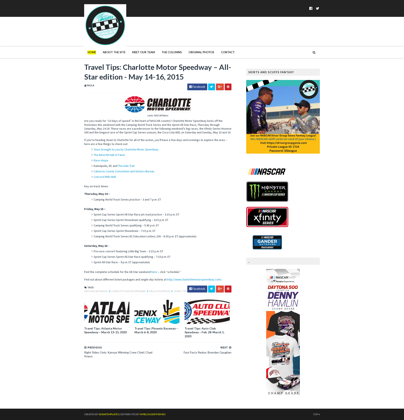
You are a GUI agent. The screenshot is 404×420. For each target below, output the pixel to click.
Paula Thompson (159, 291)
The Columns (172, 52)
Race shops (101, 160)
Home (92, 52)
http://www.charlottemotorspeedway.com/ (194, 279)
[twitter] (317, 8)
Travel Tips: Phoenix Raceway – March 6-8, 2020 (156, 330)
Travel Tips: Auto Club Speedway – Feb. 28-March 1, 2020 (204, 332)
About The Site (114, 52)
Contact (228, 52)
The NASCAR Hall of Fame (109, 155)
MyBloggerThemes (152, 414)
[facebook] (311, 8)
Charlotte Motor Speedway (129, 291)
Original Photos (201, 52)
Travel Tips (180, 291)
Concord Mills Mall (105, 177)
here (154, 272)
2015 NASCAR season (96, 291)
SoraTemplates (109, 414)
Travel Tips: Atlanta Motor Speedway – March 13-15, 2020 (105, 330)
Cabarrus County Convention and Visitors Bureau (124, 171)
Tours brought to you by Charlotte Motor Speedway (126, 149)
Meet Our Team (143, 52)
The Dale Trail (126, 166)
